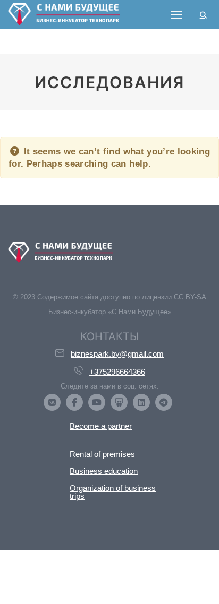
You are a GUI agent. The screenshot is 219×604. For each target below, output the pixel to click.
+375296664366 (117, 371)
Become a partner (101, 425)
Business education (104, 471)
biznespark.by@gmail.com (117, 353)
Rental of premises (102, 454)
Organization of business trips (113, 492)
